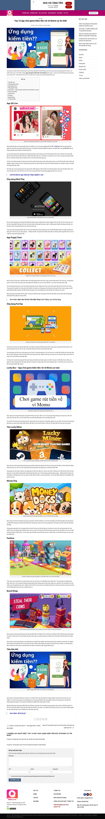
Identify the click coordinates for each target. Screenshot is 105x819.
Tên (10, 769)
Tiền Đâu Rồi (12, 99)
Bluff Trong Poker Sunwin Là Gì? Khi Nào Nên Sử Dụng (88, 44)
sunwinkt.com (19, 817)
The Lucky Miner (12, 91)
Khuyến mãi (52, 13)
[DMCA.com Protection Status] (11, 808)
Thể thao (81, 72)
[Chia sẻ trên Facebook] (35, 719)
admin (48, 25)
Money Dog (11, 93)
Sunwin (56, 5)
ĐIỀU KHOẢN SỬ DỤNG (60, 797)
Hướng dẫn (33, 13)
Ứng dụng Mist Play (13, 84)
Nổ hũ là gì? (22, 713)
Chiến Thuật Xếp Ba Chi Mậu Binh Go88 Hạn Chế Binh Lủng (88, 25)
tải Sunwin (13, 817)
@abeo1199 (57, 807)
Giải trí (80, 60)
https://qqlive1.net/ (36, 175)
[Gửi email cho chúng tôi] (87, 794)
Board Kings (11, 97)
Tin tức (65, 13)
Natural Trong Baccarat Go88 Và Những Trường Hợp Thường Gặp (88, 35)
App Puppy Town (12, 86)
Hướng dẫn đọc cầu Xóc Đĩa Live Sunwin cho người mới (88, 39)
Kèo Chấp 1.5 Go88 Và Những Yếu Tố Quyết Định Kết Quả (88, 30)
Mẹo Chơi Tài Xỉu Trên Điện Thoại (29, 299)
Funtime (10, 95)
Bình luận (11, 756)
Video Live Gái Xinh (84, 78)
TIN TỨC (35, 797)
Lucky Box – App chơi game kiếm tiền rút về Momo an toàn (23, 89)
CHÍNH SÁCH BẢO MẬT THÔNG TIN (63, 801)
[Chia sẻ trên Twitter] (38, 719)
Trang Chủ (25, 13)
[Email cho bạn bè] (40, 719)
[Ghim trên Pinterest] (43, 719)
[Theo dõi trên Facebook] (84, 794)
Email (32, 769)
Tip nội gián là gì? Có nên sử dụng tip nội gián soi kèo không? (29, 744)
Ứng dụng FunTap (12, 88)
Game (80, 57)
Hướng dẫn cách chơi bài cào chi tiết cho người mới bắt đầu (28, 739)
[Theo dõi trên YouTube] (90, 794)
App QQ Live (11, 82)
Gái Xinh (59, 13)
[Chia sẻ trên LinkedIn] (46, 719)
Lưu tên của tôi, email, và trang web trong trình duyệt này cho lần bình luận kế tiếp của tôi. (33, 776)
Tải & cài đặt (43, 13)
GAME (35, 794)
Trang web (55, 769)
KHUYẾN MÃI (57, 794)
